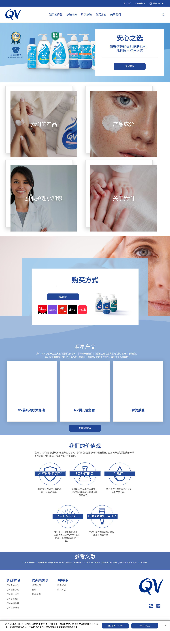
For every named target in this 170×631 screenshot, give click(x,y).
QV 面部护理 (13, 589)
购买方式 (101, 14)
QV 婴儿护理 (13, 594)
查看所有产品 (85, 428)
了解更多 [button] (129, 66)
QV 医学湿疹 (13, 607)
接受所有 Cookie (115, 625)
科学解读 (36, 594)
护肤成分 (71, 14)
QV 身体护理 (13, 585)
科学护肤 (86, 14)
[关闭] (166, 625)
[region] (85, 625)
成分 (34, 589)
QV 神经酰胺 (13, 603)
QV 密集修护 (13, 598)
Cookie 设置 (144, 625)
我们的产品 (55, 14)
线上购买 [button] (63, 296)
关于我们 (115, 14)
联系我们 (61, 585)
